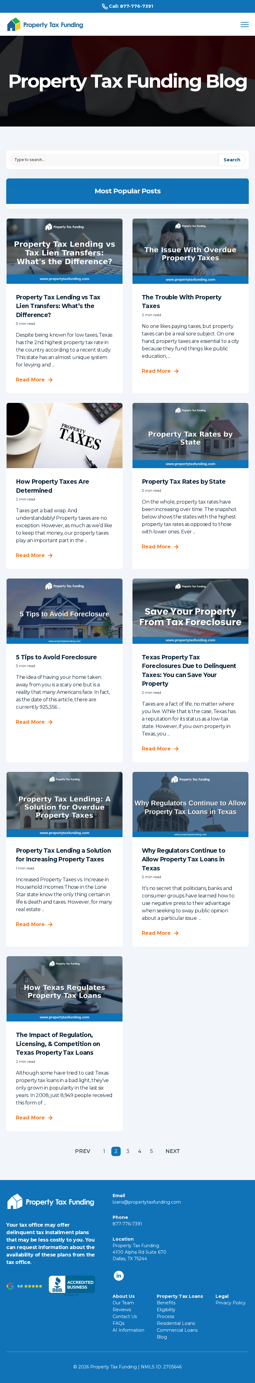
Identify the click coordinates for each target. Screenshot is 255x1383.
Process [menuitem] (165, 1316)
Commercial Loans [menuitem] (177, 1330)
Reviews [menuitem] (122, 1309)
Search (232, 160)
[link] (45, 24)
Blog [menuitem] (162, 1337)
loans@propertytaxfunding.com (147, 1202)
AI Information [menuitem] (128, 1330)
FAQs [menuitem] (118, 1323)
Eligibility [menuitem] (166, 1309)
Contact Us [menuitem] (125, 1316)
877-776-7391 (136, 6)
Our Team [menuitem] (123, 1303)
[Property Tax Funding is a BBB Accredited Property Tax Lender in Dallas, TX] (72, 1286)
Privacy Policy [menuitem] (231, 1303)
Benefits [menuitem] (166, 1303)
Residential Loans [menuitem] (176, 1323)
